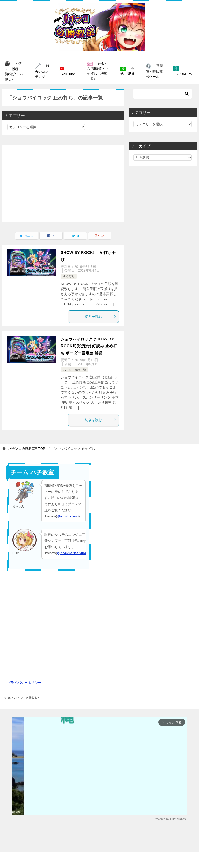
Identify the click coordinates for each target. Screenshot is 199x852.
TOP (26, 448)
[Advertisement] (63, 183)
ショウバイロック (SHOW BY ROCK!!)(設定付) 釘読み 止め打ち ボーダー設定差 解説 (89, 346)
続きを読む (93, 316)
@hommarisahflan (72, 553)
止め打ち (69, 276)
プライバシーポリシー (24, 683)
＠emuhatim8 (68, 516)
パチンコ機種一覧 (74, 369)
